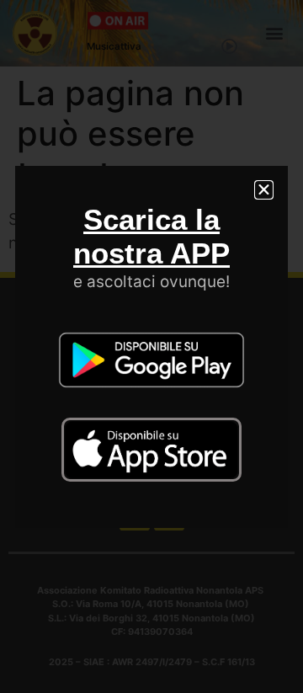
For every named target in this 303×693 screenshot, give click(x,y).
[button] (264, 190)
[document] (151, 346)
